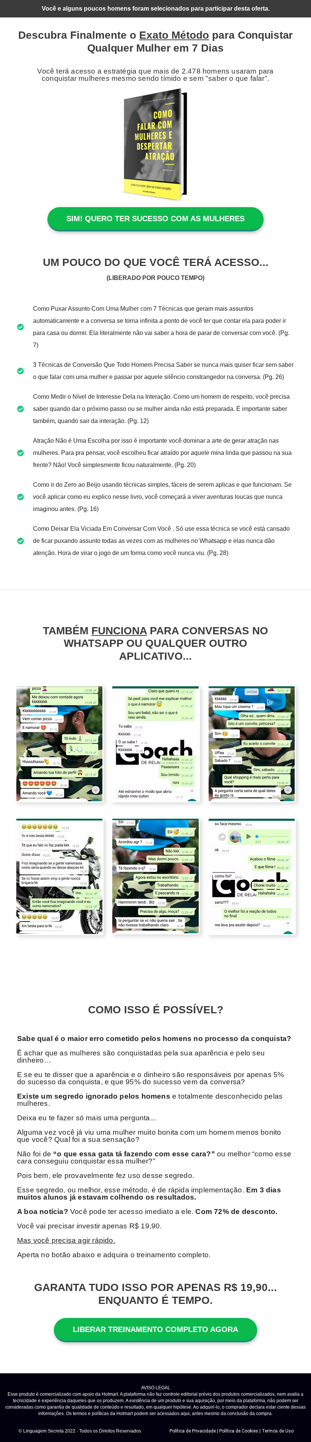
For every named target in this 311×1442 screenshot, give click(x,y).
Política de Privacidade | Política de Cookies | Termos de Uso (232, 1431)
